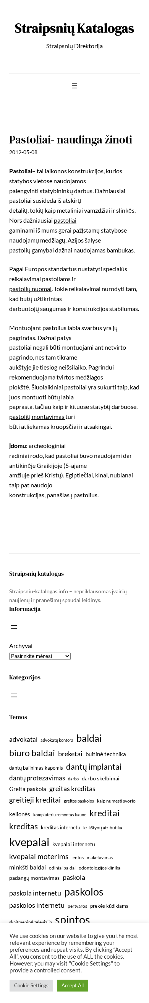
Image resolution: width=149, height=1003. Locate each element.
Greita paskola (27, 788)
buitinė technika (106, 754)
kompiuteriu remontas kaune (59, 814)
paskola (74, 877)
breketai (70, 754)
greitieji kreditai (35, 799)
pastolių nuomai (30, 288)
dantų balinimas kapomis (36, 768)
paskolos (84, 891)
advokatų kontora (56, 740)
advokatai (23, 739)
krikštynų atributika (102, 827)
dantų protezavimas (37, 778)
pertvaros (77, 906)
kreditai (104, 813)
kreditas (23, 826)
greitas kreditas (72, 788)
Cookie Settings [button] (31, 985)
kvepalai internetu (73, 844)
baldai (89, 738)
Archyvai (20, 645)
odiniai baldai (62, 868)
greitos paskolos (79, 800)
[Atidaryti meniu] (74, 85)
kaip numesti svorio (116, 800)
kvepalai (29, 841)
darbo (73, 778)
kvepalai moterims (38, 856)
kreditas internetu (60, 827)
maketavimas (100, 857)
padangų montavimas (34, 877)
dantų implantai (93, 767)
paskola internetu (35, 893)
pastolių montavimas (37, 416)
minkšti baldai (27, 867)
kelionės (19, 814)
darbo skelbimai (101, 778)
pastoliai (65, 220)
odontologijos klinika (99, 868)
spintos (72, 919)
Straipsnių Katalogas (74, 28)
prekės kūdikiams (109, 906)
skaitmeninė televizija (30, 922)
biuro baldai (32, 752)
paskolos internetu (37, 905)
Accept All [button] (73, 985)
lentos (77, 857)
